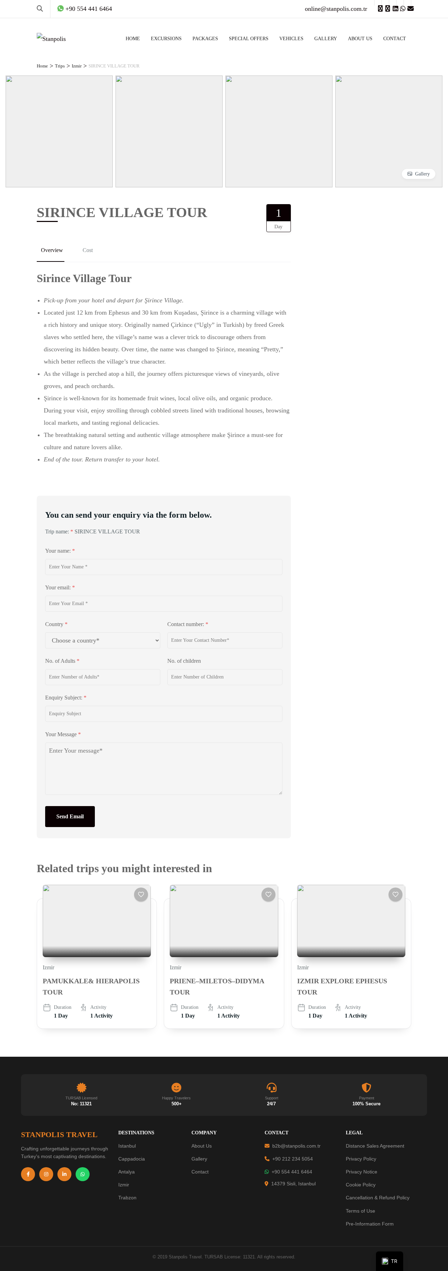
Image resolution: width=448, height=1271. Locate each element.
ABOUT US (360, 38)
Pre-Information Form (370, 1224)
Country (56, 624)
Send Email (70, 816)
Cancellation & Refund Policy (378, 1197)
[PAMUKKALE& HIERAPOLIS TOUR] (97, 921)
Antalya (126, 1172)
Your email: (60, 587)
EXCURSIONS (166, 38)
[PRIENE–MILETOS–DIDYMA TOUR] (224, 921)
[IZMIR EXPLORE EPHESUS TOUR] (351, 921)
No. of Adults (62, 661)
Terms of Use (360, 1211)
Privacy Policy (361, 1159)
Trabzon (127, 1197)
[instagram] (385, 3)
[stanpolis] (407, 3)
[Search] (40, 8)
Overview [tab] (52, 250)
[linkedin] (392, 3)
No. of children (184, 661)
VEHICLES (291, 38)
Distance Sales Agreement (375, 1146)
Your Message (63, 734)
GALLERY (325, 38)
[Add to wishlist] (141, 895)
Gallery (422, 174)
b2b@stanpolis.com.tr (296, 1146)
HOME (133, 38)
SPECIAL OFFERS (248, 38)
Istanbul (127, 1146)
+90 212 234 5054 (292, 1159)
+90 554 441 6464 (292, 1172)
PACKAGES (205, 38)
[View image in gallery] (59, 81)
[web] (378, 3)
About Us (201, 1146)
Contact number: (187, 624)
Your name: (60, 551)
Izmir (48, 967)
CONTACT (394, 38)
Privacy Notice (361, 1172)
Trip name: (59, 531)
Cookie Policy (361, 1184)
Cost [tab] (88, 250)
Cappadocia (131, 1159)
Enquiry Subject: (65, 698)
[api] (400, 3)
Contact (200, 1172)
